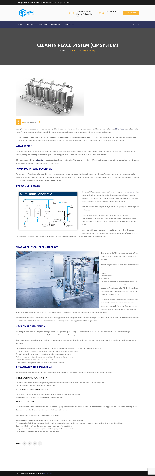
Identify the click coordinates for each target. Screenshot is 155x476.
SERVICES (42, 24)
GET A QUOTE (131, 13)
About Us (30, 24)
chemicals (131, 192)
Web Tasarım (47, 473)
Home (20, 24)
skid (93, 332)
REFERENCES (55, 24)
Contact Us (69, 24)
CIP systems (119, 129)
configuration (39, 160)
